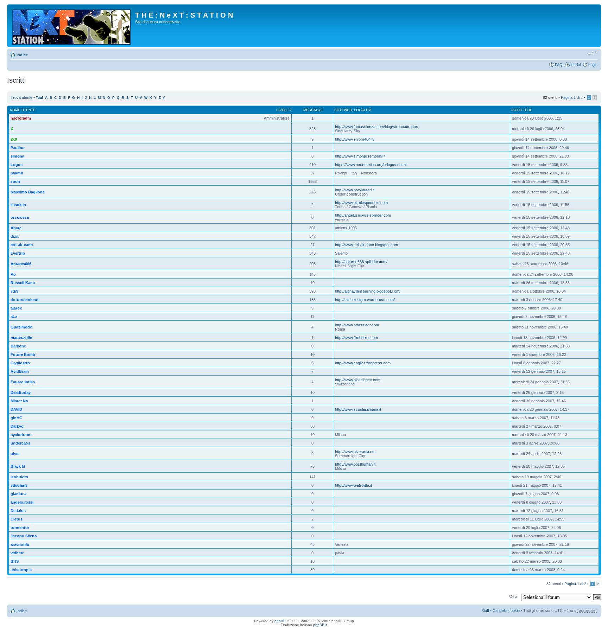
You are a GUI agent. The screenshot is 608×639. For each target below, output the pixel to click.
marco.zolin (21, 338)
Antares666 (21, 264)
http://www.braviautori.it (354, 190)
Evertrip (18, 253)
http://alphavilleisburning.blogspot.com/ (367, 291)
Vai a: (513, 597)
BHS (15, 561)
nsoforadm (21, 118)
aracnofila (20, 544)
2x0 (14, 139)
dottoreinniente (25, 300)
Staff (485, 610)
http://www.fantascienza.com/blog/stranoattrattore (377, 126)
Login (592, 65)
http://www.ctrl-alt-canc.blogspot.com (366, 245)
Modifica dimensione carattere (592, 53)
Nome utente (23, 110)
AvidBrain (20, 371)
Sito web (343, 110)
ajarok (16, 308)
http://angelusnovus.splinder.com (363, 215)
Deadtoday (21, 392)
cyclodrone (21, 435)
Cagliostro (20, 363)
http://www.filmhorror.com (356, 338)
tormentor (20, 527)
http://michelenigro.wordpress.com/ (365, 300)
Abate (16, 228)
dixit (15, 236)
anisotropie (21, 570)
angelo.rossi (22, 502)
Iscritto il (521, 110)
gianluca (18, 494)
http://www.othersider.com (357, 325)
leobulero (19, 477)
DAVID (16, 409)
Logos (17, 164)
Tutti (39, 98)
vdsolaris (19, 485)
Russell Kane (23, 283)
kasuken (18, 205)
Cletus (17, 519)
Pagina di (572, 97)
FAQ (559, 65)
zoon (15, 181)
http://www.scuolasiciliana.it (358, 409)
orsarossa (20, 217)
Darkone (18, 346)
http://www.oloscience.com (357, 380)
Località (363, 110)
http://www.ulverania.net (355, 451)
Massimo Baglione (28, 192)
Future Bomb (23, 354)
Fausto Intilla (23, 382)
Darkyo (17, 426)
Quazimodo (21, 327)
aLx (14, 316)
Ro (13, 274)
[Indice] (72, 25)
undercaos (20, 443)
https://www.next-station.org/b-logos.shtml (370, 164)
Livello (283, 110)
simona (17, 156)
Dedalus (18, 511)
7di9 (14, 291)
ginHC (16, 418)
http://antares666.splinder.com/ (361, 262)
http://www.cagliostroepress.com (363, 363)
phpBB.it (320, 625)
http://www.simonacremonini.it (360, 156)
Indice (22, 55)
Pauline (17, 148)
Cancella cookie (506, 610)
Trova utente (21, 97)
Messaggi (313, 110)
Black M (18, 466)
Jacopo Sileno (24, 536)
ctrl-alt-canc (22, 245)
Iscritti (575, 65)
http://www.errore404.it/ (354, 139)
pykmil (17, 173)
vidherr (17, 553)
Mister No (19, 401)
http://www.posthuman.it (355, 464)
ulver (15, 454)
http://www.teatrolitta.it (353, 485)
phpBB (280, 621)
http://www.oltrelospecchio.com (361, 202)
